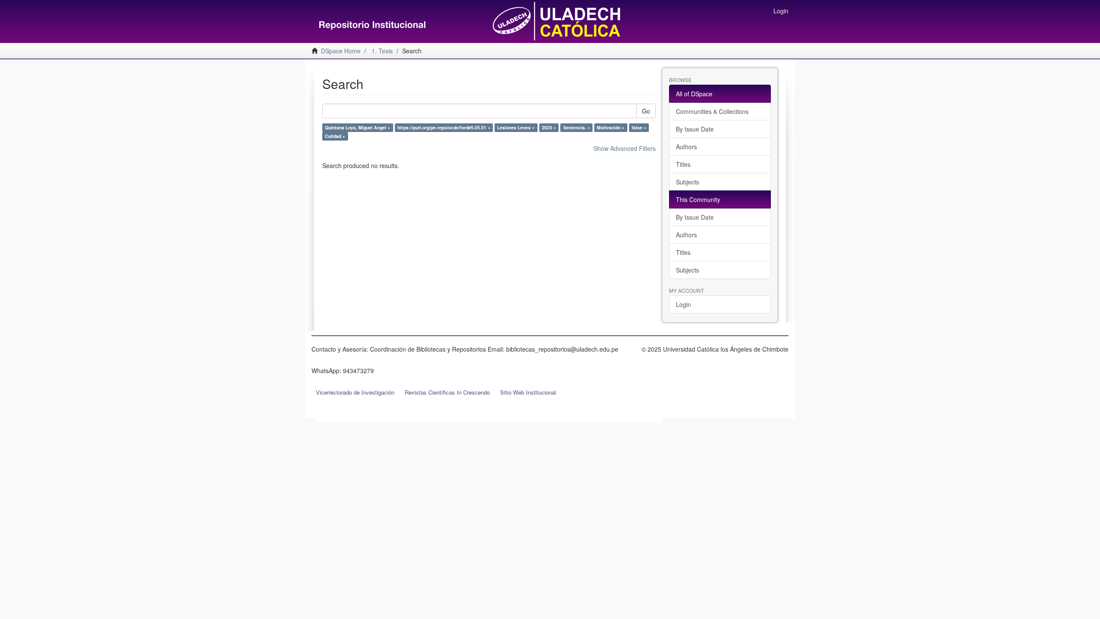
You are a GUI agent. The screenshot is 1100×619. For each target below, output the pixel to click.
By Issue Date (695, 129)
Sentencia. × (576, 127)
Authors (686, 146)
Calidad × (335, 136)
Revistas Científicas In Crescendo (447, 392)
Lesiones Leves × (516, 127)
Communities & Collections (712, 111)
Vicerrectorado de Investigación (355, 392)
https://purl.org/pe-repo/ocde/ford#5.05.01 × (443, 127)
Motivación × (610, 127)
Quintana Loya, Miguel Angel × (357, 127)
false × (639, 127)
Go (646, 111)
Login (683, 304)
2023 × (549, 127)
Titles (683, 164)
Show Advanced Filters (624, 148)
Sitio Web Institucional (528, 392)
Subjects (687, 182)
